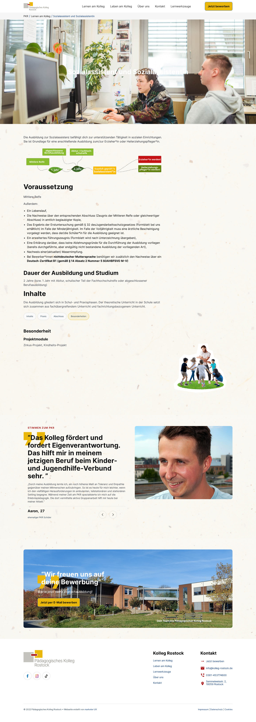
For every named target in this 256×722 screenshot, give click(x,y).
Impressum (203, 709)
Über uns (143, 6)
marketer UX (91, 709)
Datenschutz (216, 709)
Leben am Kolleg (121, 6)
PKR (26, 16)
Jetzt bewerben (219, 6)
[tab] (30, 316)
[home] (36, 6)
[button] (102, 514)
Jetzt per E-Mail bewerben (58, 602)
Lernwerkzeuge (181, 6)
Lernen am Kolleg (93, 6)
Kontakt (160, 6)
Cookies (228, 709)
